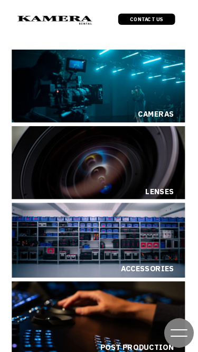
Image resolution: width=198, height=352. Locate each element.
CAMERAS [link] (156, 114)
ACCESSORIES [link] (147, 268)
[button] (179, 333)
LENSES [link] (159, 191)
